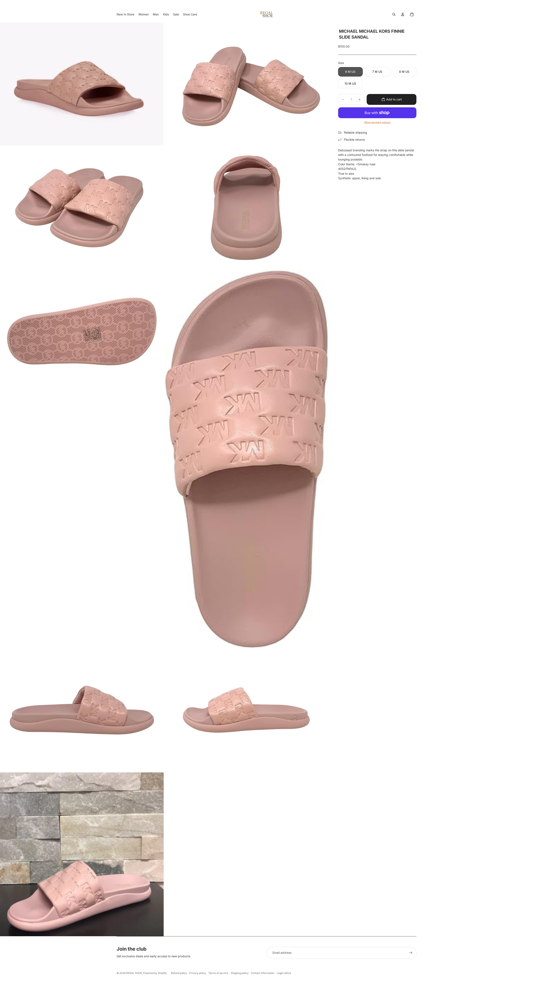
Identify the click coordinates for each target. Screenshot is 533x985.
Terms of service (218, 973)
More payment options (377, 122)
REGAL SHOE (134, 973)
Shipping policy (240, 973)
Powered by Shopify (155, 973)
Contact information (262, 973)
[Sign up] (411, 953)
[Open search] (394, 14)
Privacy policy (197, 973)
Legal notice (284, 973)
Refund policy (179, 973)
